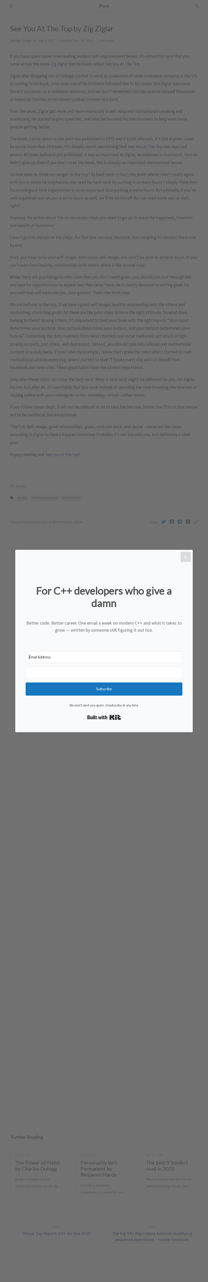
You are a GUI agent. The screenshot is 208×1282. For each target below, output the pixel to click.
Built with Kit (104, 717)
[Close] (186, 557)
